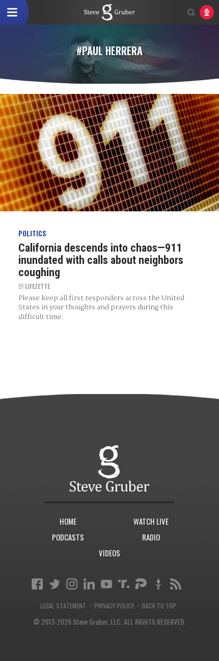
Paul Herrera (109, 12)
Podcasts (68, 537)
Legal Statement (63, 606)
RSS (175, 584)
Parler (141, 584)
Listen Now (207, 12)
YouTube (106, 584)
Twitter (54, 584)
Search (191, 12)
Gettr (158, 584)
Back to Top (159, 606)
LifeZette (37, 286)
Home (68, 521)
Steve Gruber (109, 468)
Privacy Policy (114, 606)
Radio (151, 537)
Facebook (37, 584)
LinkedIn (89, 584)
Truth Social (123, 584)
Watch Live (151, 521)
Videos (109, 552)
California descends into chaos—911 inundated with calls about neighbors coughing (100, 260)
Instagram (71, 584)
